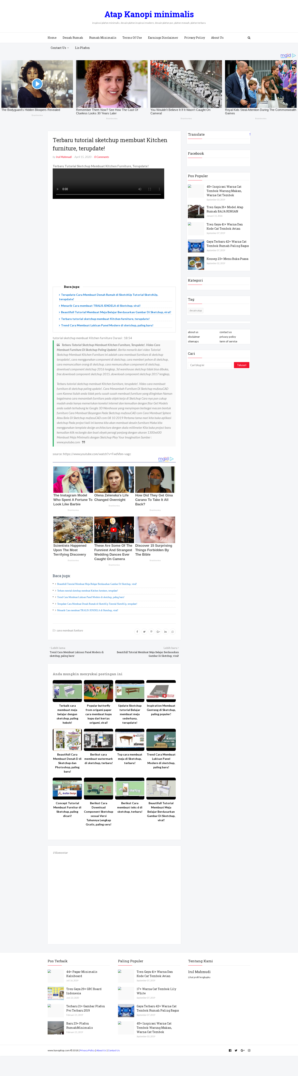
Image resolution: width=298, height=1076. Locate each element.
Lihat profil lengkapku (199, 977)
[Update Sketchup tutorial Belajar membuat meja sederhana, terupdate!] (129, 691)
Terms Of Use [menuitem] (132, 38)
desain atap (196, 310)
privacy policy (228, 336)
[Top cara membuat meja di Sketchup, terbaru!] (129, 740)
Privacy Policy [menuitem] (194, 38)
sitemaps (193, 341)
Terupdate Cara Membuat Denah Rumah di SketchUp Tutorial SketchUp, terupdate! (97, 603)
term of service (228, 341)
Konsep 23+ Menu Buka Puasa (227, 259)
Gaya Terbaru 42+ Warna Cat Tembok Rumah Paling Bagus (228, 244)
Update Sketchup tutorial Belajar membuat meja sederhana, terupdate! (129, 714)
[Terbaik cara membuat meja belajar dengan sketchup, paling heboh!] (67, 691)
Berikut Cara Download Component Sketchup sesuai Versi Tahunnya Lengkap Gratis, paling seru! (98, 813)
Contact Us (114, 1050)
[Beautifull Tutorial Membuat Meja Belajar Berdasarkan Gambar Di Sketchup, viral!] (161, 788)
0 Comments (101, 157)
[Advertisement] (114, 247)
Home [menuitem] (52, 38)
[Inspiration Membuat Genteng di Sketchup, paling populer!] (161, 691)
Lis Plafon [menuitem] (82, 48)
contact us (226, 332)
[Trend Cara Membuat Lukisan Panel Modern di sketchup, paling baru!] (161, 740)
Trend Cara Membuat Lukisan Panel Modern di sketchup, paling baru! (107, 325)
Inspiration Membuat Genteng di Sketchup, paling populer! (161, 710)
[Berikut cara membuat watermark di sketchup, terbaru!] (98, 740)
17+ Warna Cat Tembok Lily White (156, 991)
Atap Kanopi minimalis (149, 14)
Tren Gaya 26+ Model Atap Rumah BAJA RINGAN (225, 209)
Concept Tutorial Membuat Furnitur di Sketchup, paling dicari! (67, 809)
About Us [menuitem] (217, 38)
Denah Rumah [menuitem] (73, 38)
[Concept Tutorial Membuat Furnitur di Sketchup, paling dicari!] (67, 788)
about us (193, 332)
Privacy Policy (87, 1050)
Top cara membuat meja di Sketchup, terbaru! (129, 759)
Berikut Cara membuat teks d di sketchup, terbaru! (129, 807)
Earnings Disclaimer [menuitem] (163, 38)
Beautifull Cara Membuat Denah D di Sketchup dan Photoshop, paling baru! (67, 763)
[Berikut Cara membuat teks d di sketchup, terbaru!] (129, 788)
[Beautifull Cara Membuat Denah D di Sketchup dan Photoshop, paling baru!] (67, 740)
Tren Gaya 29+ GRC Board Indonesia (84, 991)
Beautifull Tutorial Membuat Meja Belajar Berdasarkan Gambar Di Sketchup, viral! (116, 312)
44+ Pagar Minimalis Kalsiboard (81, 974)
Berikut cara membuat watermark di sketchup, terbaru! (98, 759)
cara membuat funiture (70, 630)
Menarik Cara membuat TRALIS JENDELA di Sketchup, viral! (100, 305)
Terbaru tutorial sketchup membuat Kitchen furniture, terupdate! (105, 318)
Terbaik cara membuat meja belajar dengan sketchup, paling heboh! (67, 714)
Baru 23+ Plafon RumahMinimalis (79, 1025)
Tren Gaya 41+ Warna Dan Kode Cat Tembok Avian (225, 226)
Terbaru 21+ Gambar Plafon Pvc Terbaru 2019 (85, 1008)
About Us (101, 1050)
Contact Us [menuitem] (58, 48)
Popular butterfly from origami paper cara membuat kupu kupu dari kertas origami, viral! (98, 714)
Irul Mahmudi (64, 157)
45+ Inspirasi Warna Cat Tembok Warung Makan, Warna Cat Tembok (224, 191)
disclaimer (194, 336)
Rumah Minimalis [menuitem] (102, 38)
